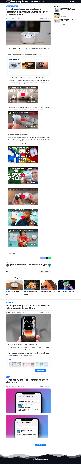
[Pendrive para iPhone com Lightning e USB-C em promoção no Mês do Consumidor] (15, 65)
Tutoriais (14, 451)
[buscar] (68, 1)
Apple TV (26, 289)
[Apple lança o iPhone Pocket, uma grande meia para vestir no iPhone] (49, 285)
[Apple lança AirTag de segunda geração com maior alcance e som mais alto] (14, 285)
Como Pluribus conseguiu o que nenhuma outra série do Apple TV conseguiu (31, 293)
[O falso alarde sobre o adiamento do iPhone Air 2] (57, 15)
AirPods (13, 253)
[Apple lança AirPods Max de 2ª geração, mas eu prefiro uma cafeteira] (57, 10)
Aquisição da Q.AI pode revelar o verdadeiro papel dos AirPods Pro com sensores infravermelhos (42, 71)
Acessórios (9, 6)
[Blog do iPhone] (17, 1)
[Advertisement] (64, 41)
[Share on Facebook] (46, 18)
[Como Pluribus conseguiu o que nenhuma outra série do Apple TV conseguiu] (32, 285)
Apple (14, 347)
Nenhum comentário (45, 271)
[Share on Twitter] (48, 18)
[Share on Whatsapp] (50, 18)
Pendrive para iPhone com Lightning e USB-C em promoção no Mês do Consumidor (15, 71)
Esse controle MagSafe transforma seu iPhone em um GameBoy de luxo (66, 292)
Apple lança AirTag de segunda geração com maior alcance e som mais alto (13, 293)
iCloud (8, 451)
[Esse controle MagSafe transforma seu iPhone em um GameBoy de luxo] (66, 285)
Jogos (66, 289)
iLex (9, 18)
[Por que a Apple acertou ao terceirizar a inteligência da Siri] (57, 21)
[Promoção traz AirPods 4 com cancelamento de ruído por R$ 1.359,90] (28, 65)
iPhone (32, 344)
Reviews (15, 6)
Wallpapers (9, 302)
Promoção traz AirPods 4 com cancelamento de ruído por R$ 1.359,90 (28, 71)
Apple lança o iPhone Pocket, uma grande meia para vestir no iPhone (48, 292)
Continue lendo (40, 370)
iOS (7, 376)
